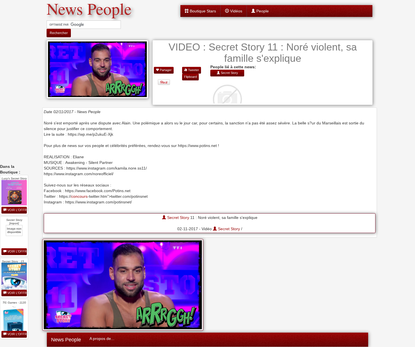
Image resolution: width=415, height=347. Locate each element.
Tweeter (193, 70)
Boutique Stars (202, 11)
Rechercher (59, 33)
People (262, 11)
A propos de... (101, 338)
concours (79, 196)
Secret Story (177, 217)
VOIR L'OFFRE (16, 210)
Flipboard (190, 76)
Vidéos (235, 11)
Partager (165, 70)
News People (66, 339)
